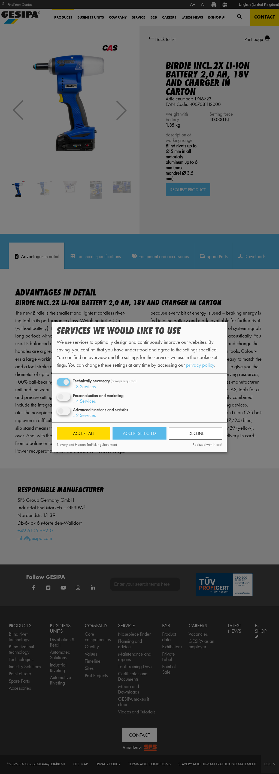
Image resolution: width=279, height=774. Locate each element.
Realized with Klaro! (207, 445)
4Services (84, 401)
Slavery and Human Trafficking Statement (87, 445)
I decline (195, 433)
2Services (84, 415)
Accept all (83, 433)
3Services (84, 387)
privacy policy (200, 365)
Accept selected (139, 433)
